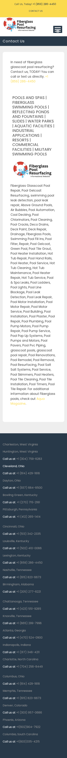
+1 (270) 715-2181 (28, 502)
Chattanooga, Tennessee (20, 601)
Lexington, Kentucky (17, 555)
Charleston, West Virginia (20, 444)
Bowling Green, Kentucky (20, 495)
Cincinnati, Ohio (13, 526)
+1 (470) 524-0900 (29, 638)
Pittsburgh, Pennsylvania (20, 509)
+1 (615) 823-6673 (28, 577)
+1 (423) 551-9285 (28, 609)
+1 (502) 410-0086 (29, 548)
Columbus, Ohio (13, 676)
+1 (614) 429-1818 (28, 473)
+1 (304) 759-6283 (29, 459)
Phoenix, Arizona (14, 720)
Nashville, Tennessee (17, 570)
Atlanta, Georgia (14, 630)
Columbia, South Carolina (20, 734)
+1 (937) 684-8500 (29, 488)
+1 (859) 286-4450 (29, 563)
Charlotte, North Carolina (20, 659)
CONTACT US (36, 10)
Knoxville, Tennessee (17, 616)
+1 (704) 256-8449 (29, 667)
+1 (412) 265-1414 (29, 517)
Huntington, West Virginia (20, 451)
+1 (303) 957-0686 (29, 712)
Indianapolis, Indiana (17, 645)
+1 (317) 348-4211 (28, 652)
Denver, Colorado (15, 705)
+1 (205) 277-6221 (28, 592)
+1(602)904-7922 (28, 727)
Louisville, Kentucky (16, 541)
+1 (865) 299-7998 (29, 623)
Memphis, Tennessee (17, 691)
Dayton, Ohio (12, 481)
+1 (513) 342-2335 (28, 534)
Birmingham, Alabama (18, 584)
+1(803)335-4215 (28, 741)
